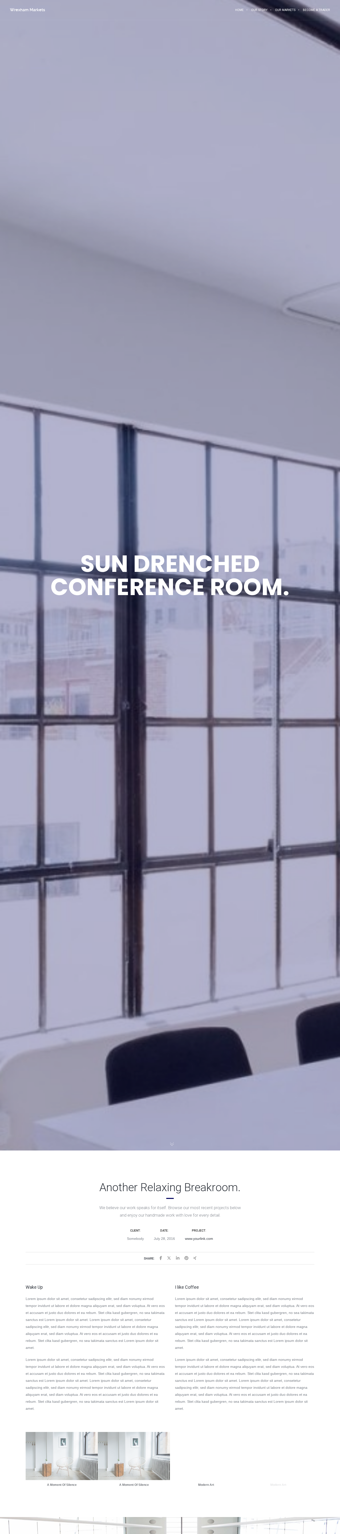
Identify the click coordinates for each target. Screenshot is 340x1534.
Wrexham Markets (27, 9)
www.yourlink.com (199, 1239)
